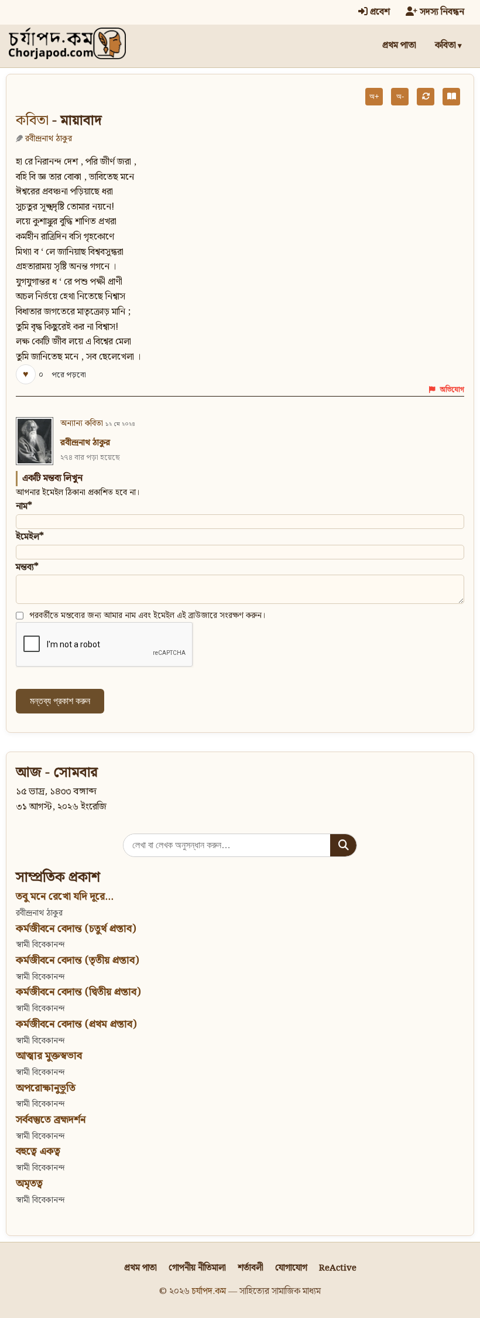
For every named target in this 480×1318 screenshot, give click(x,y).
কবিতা (445, 45)
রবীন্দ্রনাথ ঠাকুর (48, 138)
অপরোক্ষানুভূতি (46, 1088)
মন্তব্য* (27, 567)
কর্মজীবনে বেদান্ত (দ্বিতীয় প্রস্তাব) (78, 992)
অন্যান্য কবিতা (81, 423)
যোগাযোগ (291, 1268)
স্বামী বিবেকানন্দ (40, 944)
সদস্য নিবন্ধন (440, 12)
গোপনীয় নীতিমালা (197, 1268)
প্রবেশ (379, 12)
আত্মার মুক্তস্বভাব (49, 1055)
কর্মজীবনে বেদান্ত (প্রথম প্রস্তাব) (76, 1024)
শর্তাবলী (250, 1268)
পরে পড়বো (69, 375)
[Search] (343, 845)
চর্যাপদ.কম (209, 1291)
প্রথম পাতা (399, 45)
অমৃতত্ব (29, 1183)
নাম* (24, 506)
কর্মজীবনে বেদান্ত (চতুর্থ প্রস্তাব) (76, 928)
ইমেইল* (30, 537)
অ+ (374, 96)
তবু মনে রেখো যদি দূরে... (65, 896)
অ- (400, 96)
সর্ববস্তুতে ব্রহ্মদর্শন (50, 1119)
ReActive (337, 1268)
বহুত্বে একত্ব (38, 1151)
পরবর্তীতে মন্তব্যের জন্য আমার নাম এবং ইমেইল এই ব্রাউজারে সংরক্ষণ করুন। (147, 615)
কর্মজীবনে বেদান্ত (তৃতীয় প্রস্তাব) (77, 960)
